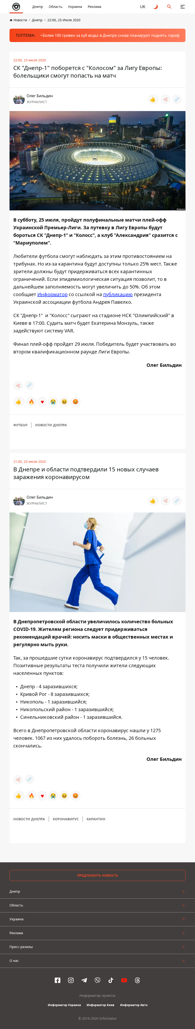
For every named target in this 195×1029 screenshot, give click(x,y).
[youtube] (124, 980)
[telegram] (84, 980)
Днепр (37, 6)
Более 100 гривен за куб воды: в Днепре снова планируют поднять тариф (111, 35)
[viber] (97, 980)
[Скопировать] (177, 99)
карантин (96, 819)
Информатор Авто (133, 1005)
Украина (75, 6)
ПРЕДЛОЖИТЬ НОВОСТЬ (97, 875)
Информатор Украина (64, 1005)
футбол (20, 425)
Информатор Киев (100, 1005)
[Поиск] (169, 7)
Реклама (94, 6)
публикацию (118, 294)
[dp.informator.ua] (16, 6)
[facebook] (57, 980)
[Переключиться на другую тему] (156, 7)
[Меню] (182, 7)
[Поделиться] (165, 99)
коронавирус (66, 819)
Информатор (52, 294)
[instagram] (71, 980)
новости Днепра (51, 425)
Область (55, 6)
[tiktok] (111, 980)
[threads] (137, 980)
